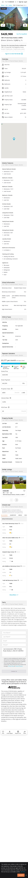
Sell (6, 5)
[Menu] (2, 2)
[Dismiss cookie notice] (26, 875)
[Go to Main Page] (9, 1)
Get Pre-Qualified (22, 34)
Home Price (4, 371)
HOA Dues (4, 407)
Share (24, 733)
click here (23, 871)
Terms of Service (19, 666)
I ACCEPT (21, 875)
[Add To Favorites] (24, 491)
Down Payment (5, 379)
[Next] (16, 500)
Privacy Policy (11, 666)
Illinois (2, 5)
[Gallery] (25, 25)
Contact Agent (10, 733)
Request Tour (18, 733)
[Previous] (11, 500)
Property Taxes (5, 389)
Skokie (10, 5)
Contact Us (14, 671)
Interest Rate (5, 398)
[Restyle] (3, 25)
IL (15, 2)
